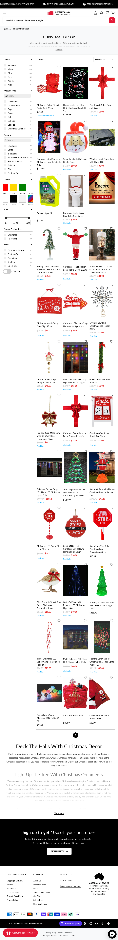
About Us (37, 881)
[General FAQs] (101, 13)
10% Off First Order (41, 892)
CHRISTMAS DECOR (21, 29)
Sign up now (57, 851)
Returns (10, 884)
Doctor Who (105, 796)
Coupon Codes (13, 892)
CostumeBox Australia (20, 923)
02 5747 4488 (66, 880)
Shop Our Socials (40, 904)
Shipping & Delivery (15, 881)
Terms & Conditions (15, 896)
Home (8, 29)
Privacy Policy (12, 900)
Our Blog (37, 896)
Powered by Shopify (36, 923)
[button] (4, 13)
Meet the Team (39, 884)
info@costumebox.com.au (70, 886)
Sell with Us (38, 900)
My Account (12, 888)
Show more (59, 813)
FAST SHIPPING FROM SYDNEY (47, 4)
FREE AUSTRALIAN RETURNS (86, 4)
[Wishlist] (107, 13)
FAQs (35, 888)
